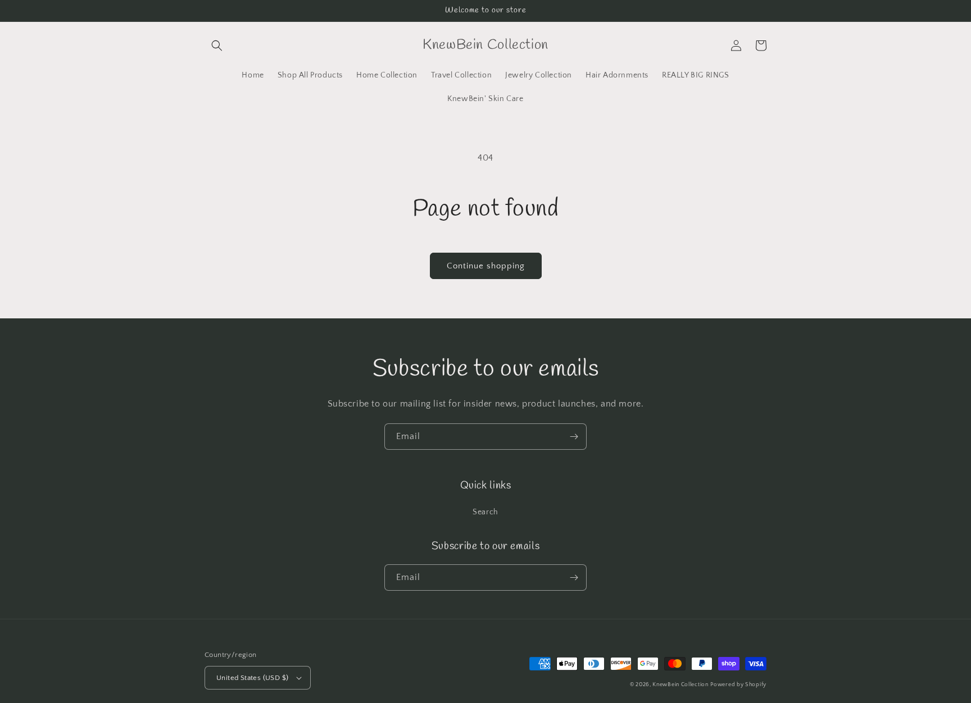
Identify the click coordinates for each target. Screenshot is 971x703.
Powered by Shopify (738, 685)
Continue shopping (486, 266)
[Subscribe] (573, 436)
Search (485, 512)
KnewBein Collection (680, 685)
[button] (217, 45)
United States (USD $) (252, 678)
